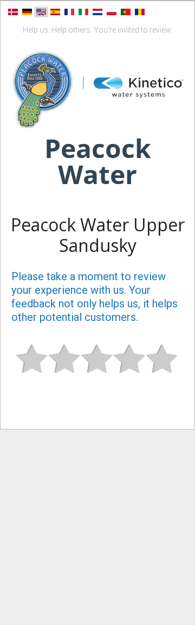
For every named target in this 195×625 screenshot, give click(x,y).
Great (162, 368)
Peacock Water (97, 161)
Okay (97, 368)
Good (130, 368)
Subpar (65, 368)
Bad (32, 368)
